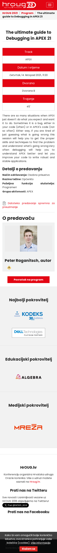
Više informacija (40, 543)
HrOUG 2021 (10, 13)
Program (27, 13)
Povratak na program (28, 279)
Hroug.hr (35, 482)
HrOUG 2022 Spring (19, 5)
